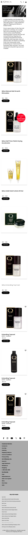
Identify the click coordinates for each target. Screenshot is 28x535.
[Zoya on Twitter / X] (16, 438)
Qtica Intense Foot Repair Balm (9, 516)
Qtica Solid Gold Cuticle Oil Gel (9, 507)
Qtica (3, 480)
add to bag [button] (5, 340)
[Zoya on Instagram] (7, 438)
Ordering (4, 450)
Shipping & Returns (6, 452)
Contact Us (4, 446)
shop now (5, 100)
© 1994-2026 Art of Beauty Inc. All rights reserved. (14, 531)
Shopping (4, 467)
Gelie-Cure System (6, 478)
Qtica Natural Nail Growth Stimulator (10, 499)
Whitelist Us (5, 465)
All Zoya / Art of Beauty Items (8, 526)
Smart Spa (4, 483)
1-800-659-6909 (6, 469)
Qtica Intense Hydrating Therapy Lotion (11, 524)
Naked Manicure (6, 476)
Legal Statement (6, 463)
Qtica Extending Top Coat (7, 522)
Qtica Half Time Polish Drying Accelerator (11, 501)
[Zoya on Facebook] (3, 438)
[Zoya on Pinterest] (24, 438)
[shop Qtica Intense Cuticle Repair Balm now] (14, 224)
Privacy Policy (5, 456)
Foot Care (4, 505)
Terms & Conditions (7, 454)
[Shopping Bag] (26, 2)
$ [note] (4, 338)
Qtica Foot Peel (5, 520)
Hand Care (4, 511)
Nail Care (4, 503)
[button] (7, 2)
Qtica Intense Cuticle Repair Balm (9, 509)
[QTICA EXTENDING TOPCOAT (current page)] (14, 16)
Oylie (3, 485)
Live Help (4, 448)
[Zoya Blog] (20, 438)
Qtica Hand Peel (5, 518)
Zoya (3, 474)
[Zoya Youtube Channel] (12, 438)
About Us (4, 461)
